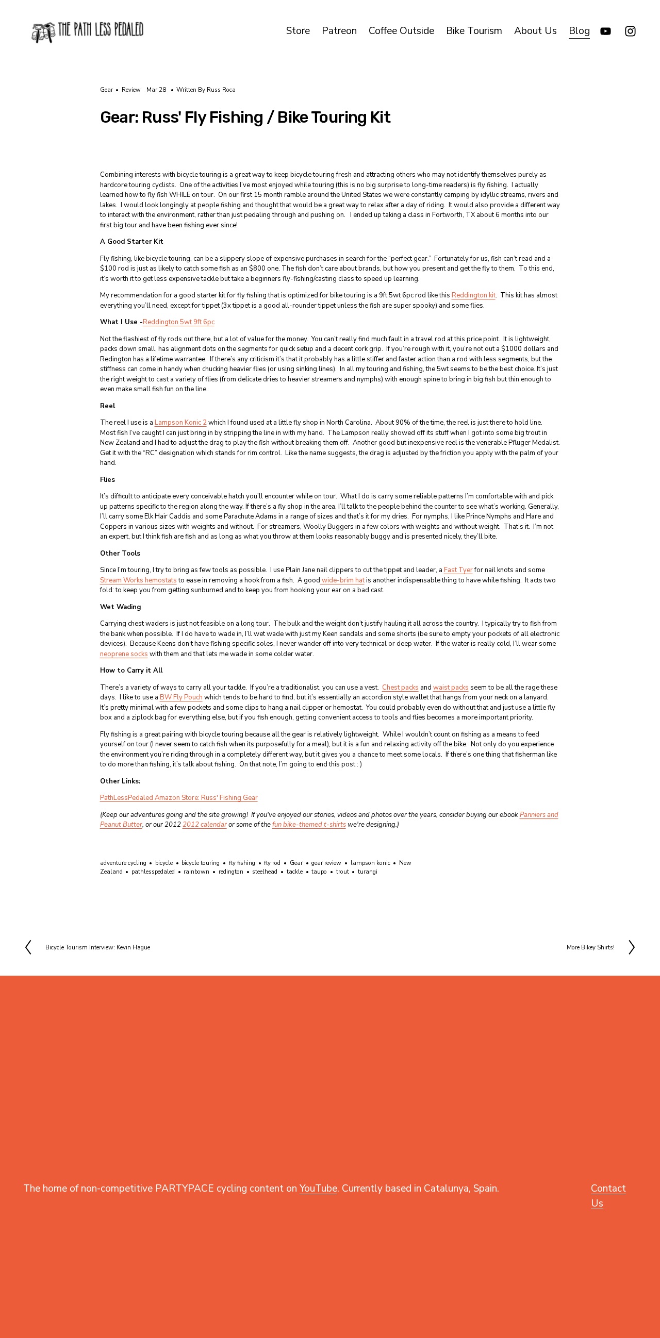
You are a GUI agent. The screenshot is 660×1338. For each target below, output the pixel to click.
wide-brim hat (342, 580)
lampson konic (370, 863)
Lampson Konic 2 (181, 422)
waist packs (451, 687)
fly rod (272, 863)
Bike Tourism (474, 31)
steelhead (264, 871)
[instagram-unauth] (630, 31)
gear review (326, 863)
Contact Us (608, 1196)
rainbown (196, 871)
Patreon (339, 31)
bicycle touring (201, 863)
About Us (535, 31)
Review (131, 90)
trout (342, 871)
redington (231, 871)
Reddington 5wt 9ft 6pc (178, 322)
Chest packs (400, 687)
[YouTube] (605, 31)
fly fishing (242, 863)
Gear (106, 90)
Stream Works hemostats (138, 580)
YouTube (318, 1188)
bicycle (164, 863)
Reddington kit (474, 295)
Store (298, 31)
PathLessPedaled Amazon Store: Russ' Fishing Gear (179, 797)
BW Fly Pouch (181, 697)
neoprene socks (124, 654)
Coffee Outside (401, 31)
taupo (319, 871)
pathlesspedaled (153, 871)
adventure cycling (123, 863)
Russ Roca (221, 90)
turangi (367, 871)
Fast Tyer (458, 570)
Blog (579, 31)
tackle (295, 871)
